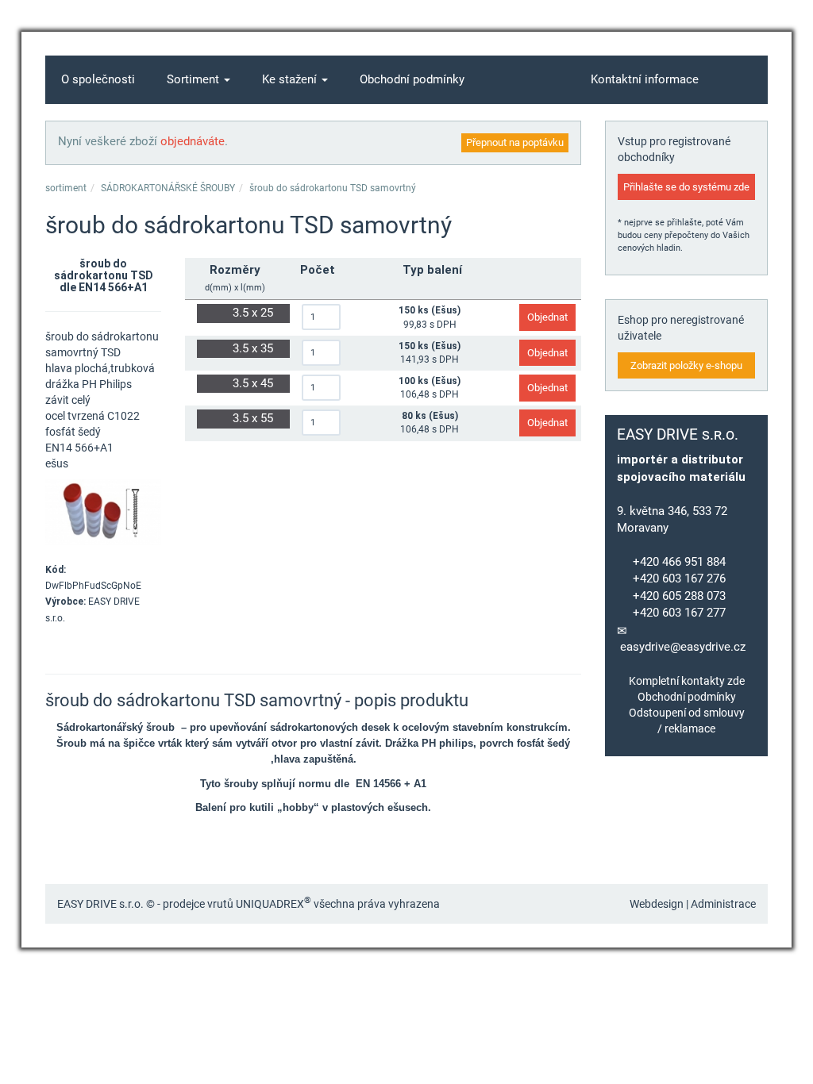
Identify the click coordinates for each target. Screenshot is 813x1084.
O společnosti (98, 79)
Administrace (723, 904)
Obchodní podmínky (412, 79)
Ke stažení (291, 79)
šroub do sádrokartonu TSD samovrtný (332, 188)
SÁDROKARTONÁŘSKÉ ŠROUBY (168, 188)
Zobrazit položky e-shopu (686, 365)
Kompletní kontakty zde (687, 681)
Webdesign (657, 904)
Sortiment (194, 79)
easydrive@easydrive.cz (683, 647)
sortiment (66, 188)
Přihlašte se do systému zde (686, 187)
